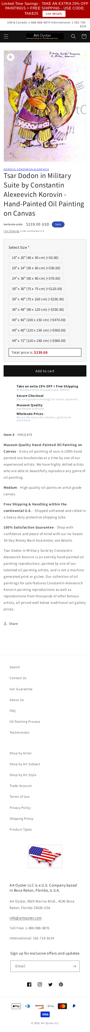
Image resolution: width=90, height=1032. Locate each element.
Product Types (21, 829)
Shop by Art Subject (25, 764)
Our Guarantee (21, 689)
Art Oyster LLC (50, 1023)
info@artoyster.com (26, 917)
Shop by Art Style (23, 775)
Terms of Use (20, 796)
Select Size (19, 247)
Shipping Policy (21, 818)
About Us (17, 700)
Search (15, 667)
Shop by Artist (20, 753)
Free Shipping (11, 231)
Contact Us (18, 678)
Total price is (30, 352)
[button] (6, 36)
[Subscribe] (74, 966)
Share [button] (13, 623)
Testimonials (19, 732)
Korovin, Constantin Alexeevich (26, 169)
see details (54, 13)
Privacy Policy (20, 807)
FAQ (13, 711)
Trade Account (21, 786)
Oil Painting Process (25, 721)
